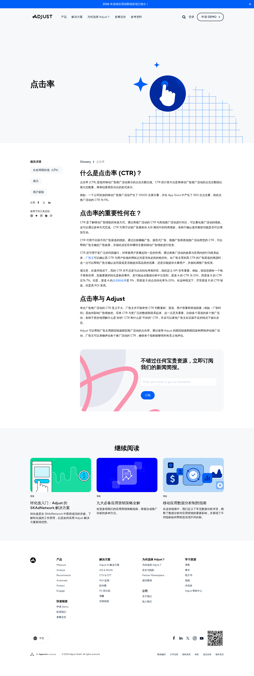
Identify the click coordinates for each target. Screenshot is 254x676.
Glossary (85, 162)
